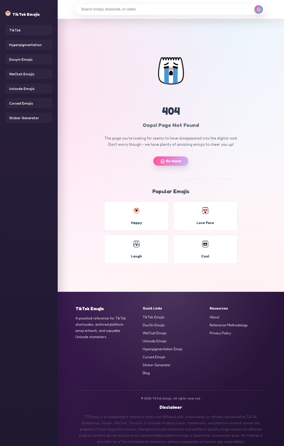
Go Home (173, 161)
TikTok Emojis (153, 317)
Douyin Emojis (21, 59)
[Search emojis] (258, 9)
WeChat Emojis (21, 74)
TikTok (15, 30)
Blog (146, 373)
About (214, 317)
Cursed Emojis (21, 103)
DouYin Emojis (154, 325)
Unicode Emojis (22, 88)
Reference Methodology (229, 325)
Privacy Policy (220, 333)
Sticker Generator (24, 118)
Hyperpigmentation (25, 45)
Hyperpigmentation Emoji (162, 349)
